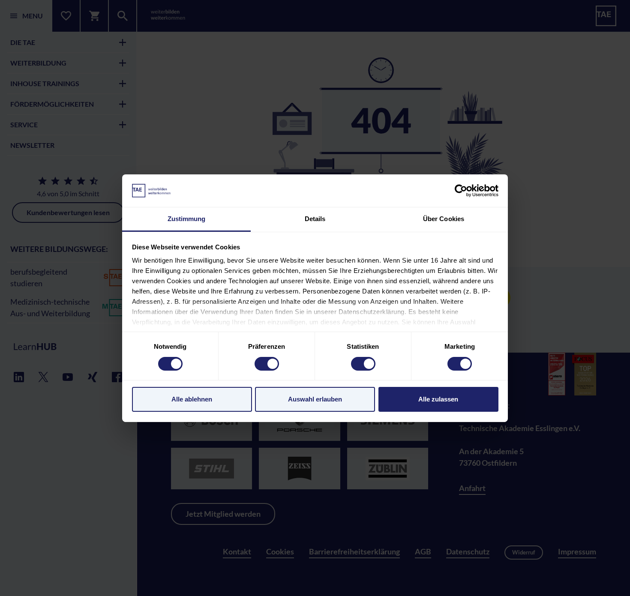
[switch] (267, 364)
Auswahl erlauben (315, 399)
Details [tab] (315, 218)
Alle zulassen (438, 399)
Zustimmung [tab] (187, 218)
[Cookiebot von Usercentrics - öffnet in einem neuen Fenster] (460, 190)
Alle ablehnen (191, 399)
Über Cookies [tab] (443, 218)
